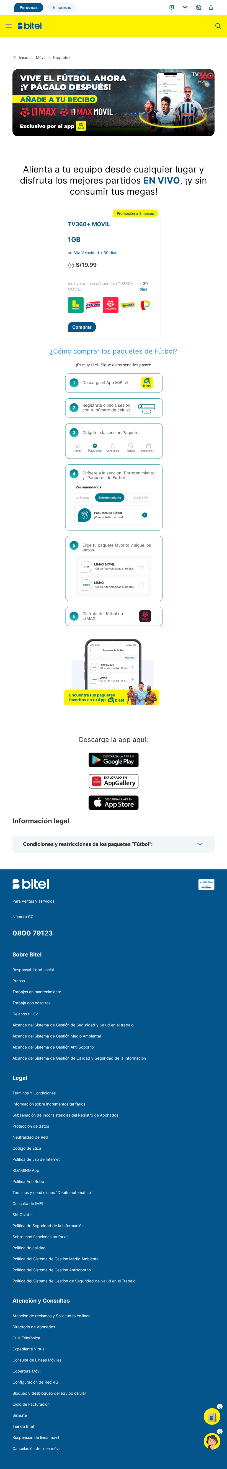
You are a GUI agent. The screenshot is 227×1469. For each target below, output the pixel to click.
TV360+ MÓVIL (89, 224)
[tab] (113, 844)
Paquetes (61, 57)
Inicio (23, 57)
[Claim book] (206, 888)
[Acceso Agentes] (211, 7)
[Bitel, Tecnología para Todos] (30, 26)
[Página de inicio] (15, 57)
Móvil (40, 57)
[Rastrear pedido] (199, 7)
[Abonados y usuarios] (171, 7)
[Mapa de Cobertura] (185, 7)
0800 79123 (32, 933)
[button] (200, 844)
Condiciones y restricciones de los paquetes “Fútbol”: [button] (88, 844)
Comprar (82, 327)
